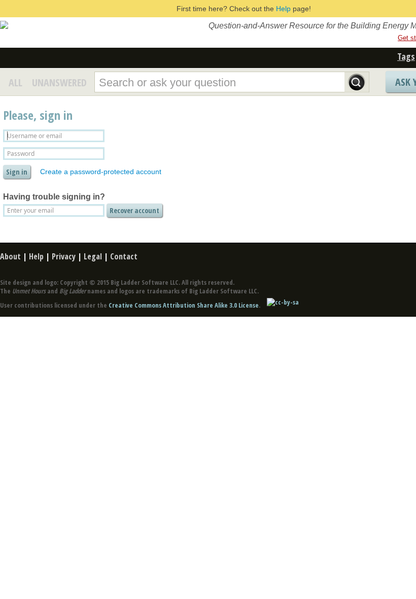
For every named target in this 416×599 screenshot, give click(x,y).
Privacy (64, 256)
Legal (93, 256)
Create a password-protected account (100, 172)
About (10, 256)
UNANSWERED (59, 82)
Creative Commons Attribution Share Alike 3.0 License (184, 305)
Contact (123, 256)
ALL (15, 82)
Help (283, 9)
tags (406, 56)
